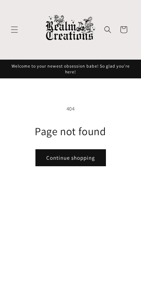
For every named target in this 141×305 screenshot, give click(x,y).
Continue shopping (70, 157)
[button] (14, 30)
